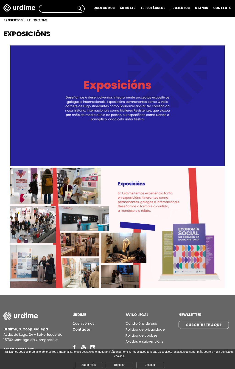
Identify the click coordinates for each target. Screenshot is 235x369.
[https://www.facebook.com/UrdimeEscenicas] (74, 347)
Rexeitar (119, 364)
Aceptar (150, 364)
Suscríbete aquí (203, 324)
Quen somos (83, 323)
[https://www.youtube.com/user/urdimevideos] (83, 347)
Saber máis (88, 364)
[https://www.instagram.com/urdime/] (92, 347)
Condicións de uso (141, 323)
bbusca (79, 8)
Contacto (81, 329)
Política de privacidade (145, 329)
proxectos (13, 20)
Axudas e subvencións (144, 341)
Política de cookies (142, 335)
